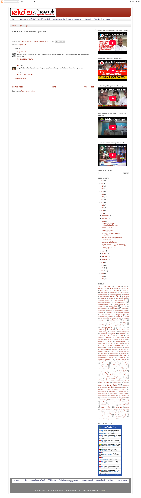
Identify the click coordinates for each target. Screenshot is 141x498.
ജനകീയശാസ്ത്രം (59, 19)
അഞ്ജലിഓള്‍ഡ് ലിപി (115, 294)
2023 (102, 189)
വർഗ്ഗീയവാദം (21, 44)
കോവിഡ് (111, 329)
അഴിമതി (111, 298)
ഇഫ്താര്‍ (124, 308)
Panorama (116, 290)
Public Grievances (65, 480)
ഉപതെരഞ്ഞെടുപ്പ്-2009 (120, 310)
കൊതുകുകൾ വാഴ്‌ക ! (109, 247)
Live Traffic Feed (110, 427)
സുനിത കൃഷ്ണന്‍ (105, 409)
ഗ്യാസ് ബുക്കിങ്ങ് (124, 331)
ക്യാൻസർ (119, 329)
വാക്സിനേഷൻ (102, 393)
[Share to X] (60, 42)
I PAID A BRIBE (125, 288)
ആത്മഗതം (119, 302)
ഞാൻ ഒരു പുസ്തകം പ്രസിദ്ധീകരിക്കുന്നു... (110, 224)
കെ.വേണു (101, 325)
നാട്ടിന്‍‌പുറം (113, 351)
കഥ (120, 318)
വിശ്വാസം (103, 397)
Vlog (125, 292)
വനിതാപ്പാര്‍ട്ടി (102, 391)
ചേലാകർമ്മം (111, 335)
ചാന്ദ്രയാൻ (103, 333)
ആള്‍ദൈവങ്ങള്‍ (102, 308)
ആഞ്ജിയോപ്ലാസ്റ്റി (103, 300)
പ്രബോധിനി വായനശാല (105, 361)
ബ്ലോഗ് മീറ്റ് (102, 373)
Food (125, 286)
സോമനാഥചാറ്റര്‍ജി (109, 411)
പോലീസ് (122, 357)
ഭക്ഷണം (112, 373)
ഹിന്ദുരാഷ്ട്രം (123, 414)
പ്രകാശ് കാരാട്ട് (121, 359)
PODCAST (125, 290)
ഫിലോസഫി (104, 363)
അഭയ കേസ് (125, 296)
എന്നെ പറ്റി (23, 25)
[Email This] (56, 42)
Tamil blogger (104, 292)
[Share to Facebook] (62, 42)
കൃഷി (109, 324)
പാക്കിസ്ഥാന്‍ (102, 355)
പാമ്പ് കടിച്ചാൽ (113, 355)
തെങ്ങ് (109, 347)
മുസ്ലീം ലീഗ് (122, 378)
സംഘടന (110, 403)
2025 (102, 183)
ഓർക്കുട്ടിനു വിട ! (108, 230)
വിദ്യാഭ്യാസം (102, 395)
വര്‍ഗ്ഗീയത (112, 391)
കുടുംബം (124, 322)
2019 (102, 200)
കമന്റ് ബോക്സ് (44, 19)
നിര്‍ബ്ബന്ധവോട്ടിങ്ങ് (124, 351)
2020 (102, 197)
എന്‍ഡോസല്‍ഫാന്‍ (123, 312)
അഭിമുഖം (103, 298)
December (106, 215)
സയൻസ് (103, 405)
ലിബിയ (125, 387)
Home (14, 19)
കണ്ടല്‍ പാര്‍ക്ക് (104, 318)
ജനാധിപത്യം (120, 337)
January (105, 259)
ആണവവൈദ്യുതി (104, 302)
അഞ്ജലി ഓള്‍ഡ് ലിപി (37, 480)
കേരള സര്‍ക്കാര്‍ (87, 480)
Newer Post (17, 87)
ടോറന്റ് (127, 343)
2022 (102, 191)
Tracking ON (116, 474)
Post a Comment (20, 78)
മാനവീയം (123, 375)
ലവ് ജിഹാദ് (126, 385)
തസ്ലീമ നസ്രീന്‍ (120, 345)
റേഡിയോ (106, 19)
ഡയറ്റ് (102, 345)
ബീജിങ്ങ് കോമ (109, 368)
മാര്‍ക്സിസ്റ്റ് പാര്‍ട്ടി (103, 377)
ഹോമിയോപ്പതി (120, 417)
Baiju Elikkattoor (23, 52)
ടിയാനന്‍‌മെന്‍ (119, 343)
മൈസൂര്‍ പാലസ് (115, 380)
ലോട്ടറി (124, 389)
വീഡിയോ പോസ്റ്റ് (103, 399)
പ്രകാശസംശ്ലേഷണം (104, 359)
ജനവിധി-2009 (110, 337)
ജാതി (116, 339)
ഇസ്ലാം (109, 310)
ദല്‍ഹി (127, 347)
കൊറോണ (122, 327)
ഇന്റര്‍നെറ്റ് (114, 308)
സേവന (16, 480)
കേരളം (127, 325)
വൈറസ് (112, 399)
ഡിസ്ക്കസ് (109, 345)
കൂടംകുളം (101, 324)
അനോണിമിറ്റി (114, 296)
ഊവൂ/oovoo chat (110, 312)
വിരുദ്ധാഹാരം (125, 395)
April (104, 251)
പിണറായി (122, 355)
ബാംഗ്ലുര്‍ (124, 365)
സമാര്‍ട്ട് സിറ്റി (125, 403)
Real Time (109, 474)
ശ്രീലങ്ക (120, 401)
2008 (102, 276)
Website (110, 480)
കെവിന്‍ (120, 325)
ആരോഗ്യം (113, 306)
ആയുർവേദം (101, 306)
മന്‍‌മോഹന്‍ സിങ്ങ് (106, 375)
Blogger (103, 490)
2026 (102, 180)
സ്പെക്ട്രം (117, 413)
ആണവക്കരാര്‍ (120, 300)
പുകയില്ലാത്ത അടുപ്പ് (105, 357)
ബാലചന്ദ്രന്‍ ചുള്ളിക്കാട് (118, 367)
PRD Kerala (52, 480)
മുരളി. (100, 378)
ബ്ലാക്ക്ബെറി (119, 368)
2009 (102, 273)
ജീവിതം (110, 341)
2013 (102, 262)
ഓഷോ (127, 316)
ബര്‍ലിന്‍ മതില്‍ (114, 365)
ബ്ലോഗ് (122, 371)
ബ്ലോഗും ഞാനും (111, 371)
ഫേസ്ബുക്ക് (115, 363)
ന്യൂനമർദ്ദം (104, 353)
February (105, 256)
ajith (18, 65)
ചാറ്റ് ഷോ (112, 333)
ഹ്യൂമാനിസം (102, 418)
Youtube (97, 19)
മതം (127, 373)
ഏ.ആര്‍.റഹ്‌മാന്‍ (120, 314)
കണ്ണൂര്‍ (114, 318)
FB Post (117, 286)
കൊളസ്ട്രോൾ (107, 328)
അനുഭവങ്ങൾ (104, 296)
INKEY (25, 480)
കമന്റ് (125, 318)
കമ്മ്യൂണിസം (114, 320)
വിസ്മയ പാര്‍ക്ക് (122, 397)
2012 (102, 265)
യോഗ (125, 382)
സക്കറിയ (103, 403)
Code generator (122, 480)
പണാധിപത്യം (114, 353)
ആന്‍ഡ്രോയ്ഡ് (120, 304)
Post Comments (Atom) (28, 91)
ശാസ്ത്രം (102, 401)
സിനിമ (127, 407)
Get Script (103, 474)
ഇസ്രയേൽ (101, 310)
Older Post (89, 87)
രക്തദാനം (101, 385)
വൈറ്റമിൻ (120, 399)
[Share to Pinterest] (64, 42)
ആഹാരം (123, 306)
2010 (102, 271)
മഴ (117, 375)
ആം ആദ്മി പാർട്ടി (121, 298)
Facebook (88, 19)
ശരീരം (127, 399)
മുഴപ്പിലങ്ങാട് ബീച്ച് (103, 380)
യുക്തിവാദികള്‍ (116, 382)
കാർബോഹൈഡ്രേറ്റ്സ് (104, 322)
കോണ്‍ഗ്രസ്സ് (102, 329)
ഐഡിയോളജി (102, 316)
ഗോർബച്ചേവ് (113, 331)
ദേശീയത (114, 349)
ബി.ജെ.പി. (101, 368)
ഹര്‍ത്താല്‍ (108, 415)
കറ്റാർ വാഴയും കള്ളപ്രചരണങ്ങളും (114, 245)
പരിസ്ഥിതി (124, 353)
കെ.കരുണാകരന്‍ (121, 324)
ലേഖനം (100, 389)
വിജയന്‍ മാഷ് (123, 393)
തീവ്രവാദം (101, 347)
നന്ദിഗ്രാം (123, 349)
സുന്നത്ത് (115, 409)
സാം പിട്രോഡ (123, 405)
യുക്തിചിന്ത (104, 382)
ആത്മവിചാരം (103, 304)
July (103, 221)
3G (99, 286)
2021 (102, 194)
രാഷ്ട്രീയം (112, 385)
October (105, 218)
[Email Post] (52, 41)
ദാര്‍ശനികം (104, 349)
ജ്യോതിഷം (101, 343)
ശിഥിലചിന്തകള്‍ (112, 401)
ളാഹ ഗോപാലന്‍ (112, 418)
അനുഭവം (126, 294)
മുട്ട (126, 377)
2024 (102, 186)
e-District (70, 481)
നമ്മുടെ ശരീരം (102, 351)
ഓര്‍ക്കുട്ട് (119, 316)
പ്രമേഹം (118, 361)
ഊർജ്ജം (100, 312)
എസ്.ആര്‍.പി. (106, 314)
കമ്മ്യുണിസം (102, 320)
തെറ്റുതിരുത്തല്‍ (118, 347)
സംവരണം (113, 405)
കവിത (125, 320)
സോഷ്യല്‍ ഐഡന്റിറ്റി (104, 413)
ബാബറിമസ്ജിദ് (102, 367)
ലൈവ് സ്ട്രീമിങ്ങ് (112, 389)
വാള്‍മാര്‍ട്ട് (113, 393)
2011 (102, 268)
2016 (102, 208)
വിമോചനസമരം (113, 395)
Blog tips (107, 286)
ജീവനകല (101, 341)
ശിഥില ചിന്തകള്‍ (110, 437)
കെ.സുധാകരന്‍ (111, 325)
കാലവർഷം (117, 322)
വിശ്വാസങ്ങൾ (112, 397)
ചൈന (120, 335)
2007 (102, 279)
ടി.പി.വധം (110, 343)
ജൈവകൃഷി (120, 341)
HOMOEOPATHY (103, 288)
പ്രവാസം (126, 361)
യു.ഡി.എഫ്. (125, 380)
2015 (102, 210)
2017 (102, 205)
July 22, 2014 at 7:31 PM (25, 59)
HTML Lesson (114, 288)
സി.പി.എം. (118, 407)
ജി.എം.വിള (124, 339)
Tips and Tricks (113, 292)
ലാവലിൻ (118, 387)
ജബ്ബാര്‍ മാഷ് (108, 339)
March (104, 253)
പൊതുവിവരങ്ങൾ (74, 19)
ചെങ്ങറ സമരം (122, 333)
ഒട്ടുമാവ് (111, 316)
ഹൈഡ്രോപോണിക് (104, 416)
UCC (121, 292)
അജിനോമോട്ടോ (102, 294)
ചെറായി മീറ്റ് (101, 335)
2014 (102, 213)
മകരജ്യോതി (120, 373)
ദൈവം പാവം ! (107, 228)
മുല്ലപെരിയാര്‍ (110, 378)
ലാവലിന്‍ (111, 387)
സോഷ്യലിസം (122, 411)
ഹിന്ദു (115, 414)
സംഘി (117, 403)
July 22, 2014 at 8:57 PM (25, 74)
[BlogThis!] (58, 42)
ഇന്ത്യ (76, 480)
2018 (102, 202)
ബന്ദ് (106, 365)
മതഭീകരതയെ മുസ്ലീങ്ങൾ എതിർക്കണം (111, 234)
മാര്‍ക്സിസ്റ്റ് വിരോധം (117, 377)
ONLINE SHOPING (105, 290)
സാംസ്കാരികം (106, 407)
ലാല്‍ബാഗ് (103, 387)
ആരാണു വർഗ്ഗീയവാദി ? (110, 242)
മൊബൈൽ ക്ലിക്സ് (27, 19)
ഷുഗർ (127, 401)
